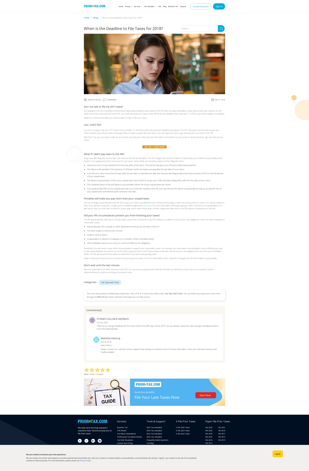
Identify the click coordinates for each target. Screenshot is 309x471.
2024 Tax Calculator (154, 431)
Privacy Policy (85, 461)
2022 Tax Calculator (154, 437)
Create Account (201, 6)
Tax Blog (150, 443)
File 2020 (208, 431)
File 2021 (221, 427)
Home (121, 6)
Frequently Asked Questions (157, 440)
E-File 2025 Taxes (183, 427)
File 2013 (221, 440)
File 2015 (221, 437)
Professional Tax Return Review (129, 437)
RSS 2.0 (100, 297)
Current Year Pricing (125, 443)
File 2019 (221, 431)
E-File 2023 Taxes (183, 434)
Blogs (95, 18)
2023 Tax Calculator (154, 434)
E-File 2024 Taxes (183, 431)
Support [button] (183, 6)
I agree (278, 454)
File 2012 (208, 443)
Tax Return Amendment (126, 434)
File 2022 (208, 427)
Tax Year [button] (137, 6)
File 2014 (208, 440)
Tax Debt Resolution (125, 440)
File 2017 (221, 434)
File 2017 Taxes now (154, 147)
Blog (164, 6)
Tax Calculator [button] (149, 6)
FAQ (159, 6)
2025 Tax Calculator (154, 427)
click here (148, 205)
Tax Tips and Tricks (110, 282)
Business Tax (173, 6)
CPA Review (121, 431)
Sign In (219, 6)
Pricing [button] (127, 6)
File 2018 (208, 434)
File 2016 (208, 437)
